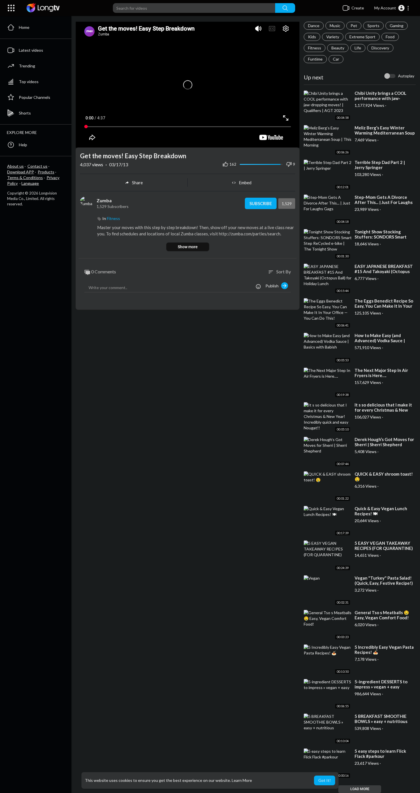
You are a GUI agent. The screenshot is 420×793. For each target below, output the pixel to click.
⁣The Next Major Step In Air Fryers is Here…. (381, 373)
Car (336, 59)
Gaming (396, 25)
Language (30, 183)
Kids (312, 36)
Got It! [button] (324, 780)
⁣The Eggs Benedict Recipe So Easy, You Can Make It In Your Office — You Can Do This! (384, 306)
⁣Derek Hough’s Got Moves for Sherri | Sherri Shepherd (384, 442)
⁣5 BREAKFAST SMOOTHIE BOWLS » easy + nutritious (381, 719)
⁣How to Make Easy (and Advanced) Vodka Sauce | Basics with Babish (380, 340)
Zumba (104, 200)
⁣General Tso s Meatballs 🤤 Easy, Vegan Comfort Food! (382, 615)
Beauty (337, 47)
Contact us (37, 166)
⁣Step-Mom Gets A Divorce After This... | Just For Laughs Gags (384, 202)
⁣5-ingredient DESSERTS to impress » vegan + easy (381, 684)
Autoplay (406, 75)
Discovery (380, 47)
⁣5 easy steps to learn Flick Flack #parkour (380, 753)
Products (46, 171)
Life (358, 47)
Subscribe (260, 203)
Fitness (314, 47)
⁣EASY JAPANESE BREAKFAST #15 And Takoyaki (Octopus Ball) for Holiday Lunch (384, 271)
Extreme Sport (362, 36)
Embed (245, 182)
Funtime (315, 59)
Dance (313, 25)
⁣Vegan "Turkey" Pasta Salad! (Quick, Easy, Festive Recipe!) (384, 580)
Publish (273, 285)
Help (23, 144)
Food (390, 36)
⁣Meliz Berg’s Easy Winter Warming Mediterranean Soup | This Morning (385, 133)
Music (335, 25)
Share (137, 182)
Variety (332, 36)
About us (15, 166)
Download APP (20, 171)
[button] (392, 8)
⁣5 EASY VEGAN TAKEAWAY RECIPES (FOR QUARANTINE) (384, 545)
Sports (373, 25)
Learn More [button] (242, 780)
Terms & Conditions (25, 177)
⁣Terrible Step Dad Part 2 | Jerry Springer (380, 165)
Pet (354, 25)
